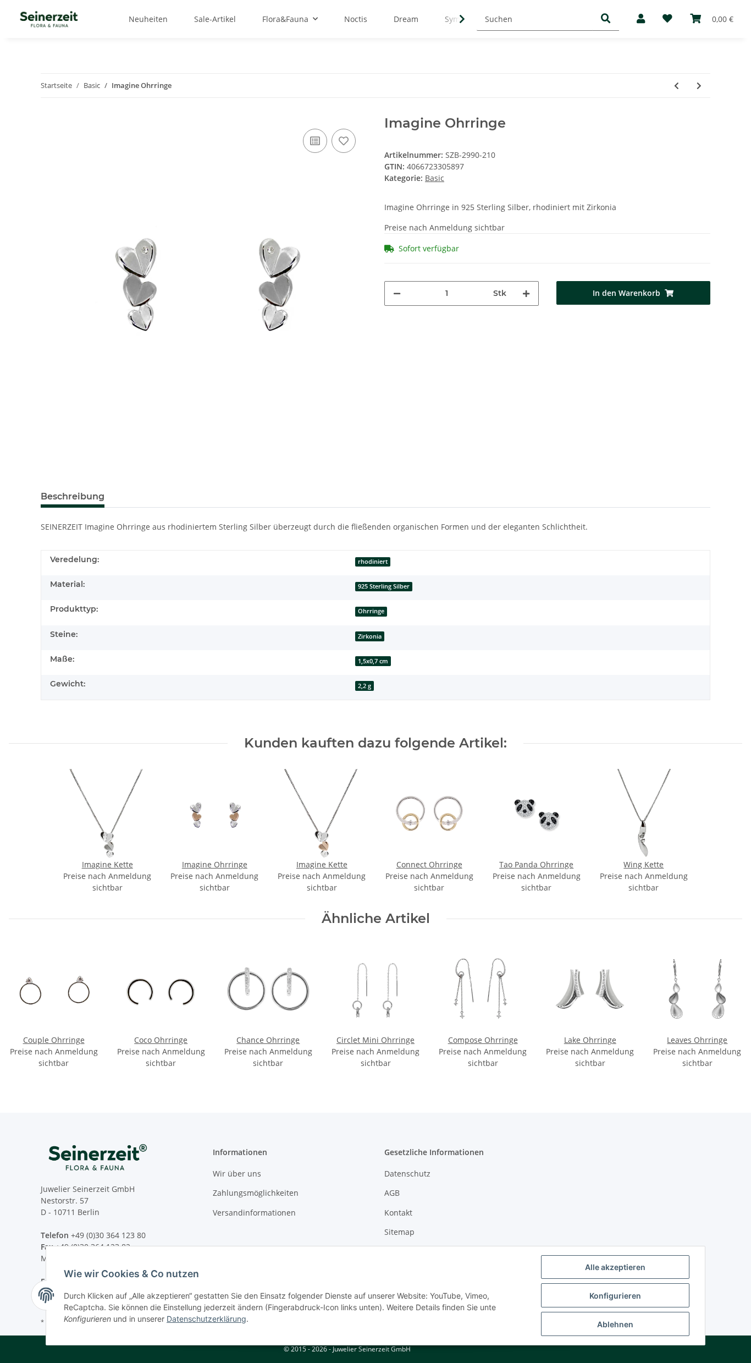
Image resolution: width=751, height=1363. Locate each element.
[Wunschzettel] (667, 19)
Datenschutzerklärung (206, 1318)
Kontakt (398, 1212)
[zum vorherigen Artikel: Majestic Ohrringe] (676, 85)
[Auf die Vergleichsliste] (315, 141)
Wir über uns (237, 1173)
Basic (434, 178)
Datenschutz (407, 1173)
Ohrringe (371, 611)
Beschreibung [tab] (72, 496)
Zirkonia (370, 636)
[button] (641, 19)
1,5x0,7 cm (373, 661)
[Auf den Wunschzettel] (344, 141)
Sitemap (399, 1232)
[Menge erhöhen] (526, 293)
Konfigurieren (615, 1295)
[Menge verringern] (397, 293)
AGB (392, 1193)
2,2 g (364, 686)
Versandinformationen (254, 1212)
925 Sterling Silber (384, 586)
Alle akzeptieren (615, 1267)
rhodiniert (373, 561)
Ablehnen (615, 1324)
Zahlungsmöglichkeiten (256, 1193)
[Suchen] (606, 19)
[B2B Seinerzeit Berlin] (49, 19)
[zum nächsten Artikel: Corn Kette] (699, 85)
